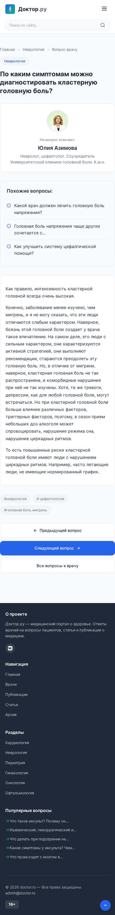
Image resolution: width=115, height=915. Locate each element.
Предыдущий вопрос (61, 530)
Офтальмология (19, 793)
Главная (7, 49)
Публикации (16, 694)
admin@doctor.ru (20, 893)
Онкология (15, 782)
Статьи (11, 704)
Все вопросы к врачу (58, 565)
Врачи (11, 684)
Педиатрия (15, 762)
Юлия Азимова (57, 148)
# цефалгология (50, 499)
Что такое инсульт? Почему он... (39, 821)
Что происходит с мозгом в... (36, 857)
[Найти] (103, 25)
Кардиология (17, 742)
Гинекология (16, 773)
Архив (11, 714)
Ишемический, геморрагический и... (43, 830)
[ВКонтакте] (10, 648)
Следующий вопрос (54, 548)
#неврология (15, 499)
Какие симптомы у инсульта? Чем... (42, 847)
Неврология (33, 49)
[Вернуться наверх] (105, 905)
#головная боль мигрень (25, 510)
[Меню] (104, 9)
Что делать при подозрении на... (39, 839)
